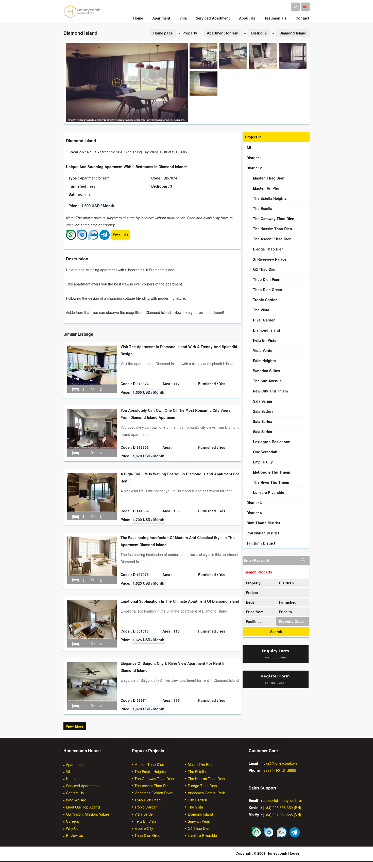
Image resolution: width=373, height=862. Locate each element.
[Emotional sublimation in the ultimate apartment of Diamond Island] (92, 637)
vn (295, 6)
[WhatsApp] (71, 238)
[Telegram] (104, 238)
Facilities (254, 621)
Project (252, 592)
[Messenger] (82, 238)
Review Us (74, 835)
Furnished (288, 602)
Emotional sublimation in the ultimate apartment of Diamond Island (180, 601)
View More (74, 726)
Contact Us (75, 792)
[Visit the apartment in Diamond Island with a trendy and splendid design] (92, 383)
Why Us (72, 828)
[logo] (82, 18)
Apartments (75, 764)
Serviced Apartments (82, 785)
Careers (72, 821)
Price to (285, 611)
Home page (163, 32)
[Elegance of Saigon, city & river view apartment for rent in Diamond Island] (92, 700)
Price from (254, 611)
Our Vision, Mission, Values (88, 814)
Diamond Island (293, 32)
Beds (250, 602)
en (305, 6)
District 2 (259, 32)
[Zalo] (93, 238)
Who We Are (76, 799)
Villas (70, 771)
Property (253, 582)
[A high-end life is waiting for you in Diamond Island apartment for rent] (92, 510)
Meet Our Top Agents (83, 807)
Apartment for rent (223, 32)
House (71, 778)
